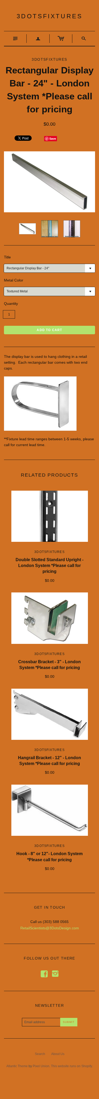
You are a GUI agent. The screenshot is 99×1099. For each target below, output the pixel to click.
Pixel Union (41, 1066)
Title (7, 257)
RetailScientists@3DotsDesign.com (49, 928)
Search (40, 1054)
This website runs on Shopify (71, 1066)
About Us (57, 1054)
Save (52, 138)
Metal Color (13, 280)
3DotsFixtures (50, 16)
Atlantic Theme (17, 1066)
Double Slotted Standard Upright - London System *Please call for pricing (49, 565)
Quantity (11, 303)
